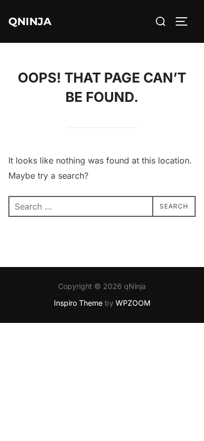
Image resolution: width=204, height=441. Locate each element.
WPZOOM (133, 302)
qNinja (29, 21)
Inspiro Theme (78, 302)
